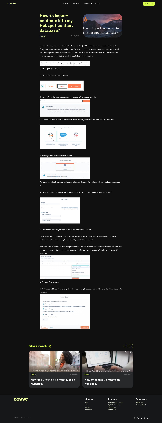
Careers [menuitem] (87, 407)
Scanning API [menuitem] (112, 409)
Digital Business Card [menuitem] (114, 405)
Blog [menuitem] (86, 402)
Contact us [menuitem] (88, 409)
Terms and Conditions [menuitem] (142, 405)
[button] (126, 346)
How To (43, 36)
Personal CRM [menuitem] (112, 407)
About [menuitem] (87, 405)
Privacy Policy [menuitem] (140, 402)
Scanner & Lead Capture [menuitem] (115, 402)
